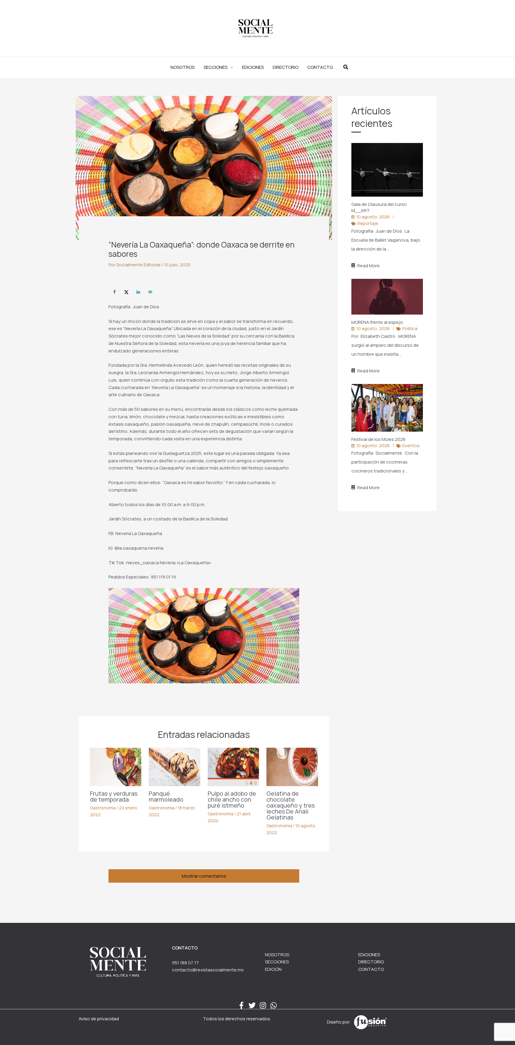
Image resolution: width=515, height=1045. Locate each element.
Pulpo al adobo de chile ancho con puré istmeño (232, 799)
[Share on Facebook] (114, 292)
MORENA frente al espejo (377, 322)
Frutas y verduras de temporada (113, 796)
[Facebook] (241, 1005)
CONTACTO (371, 969)
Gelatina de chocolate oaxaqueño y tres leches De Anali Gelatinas (290, 805)
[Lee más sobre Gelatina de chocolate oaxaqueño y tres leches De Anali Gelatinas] (292, 766)
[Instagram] (262, 1005)
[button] (218, 67)
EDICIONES (369, 954)
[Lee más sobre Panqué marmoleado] (174, 766)
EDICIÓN (273, 969)
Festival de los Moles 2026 (379, 439)
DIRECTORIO (371, 962)
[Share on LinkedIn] (138, 292)
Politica (410, 328)
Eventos (411, 445)
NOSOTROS (277, 954)
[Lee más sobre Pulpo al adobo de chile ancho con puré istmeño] (233, 766)
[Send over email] (150, 292)
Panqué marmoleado (166, 796)
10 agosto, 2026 (373, 217)
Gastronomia (103, 808)
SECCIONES (277, 962)
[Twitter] (252, 1005)
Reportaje (367, 223)
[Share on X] (126, 292)
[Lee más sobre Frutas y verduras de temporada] (116, 766)
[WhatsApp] (273, 1005)
